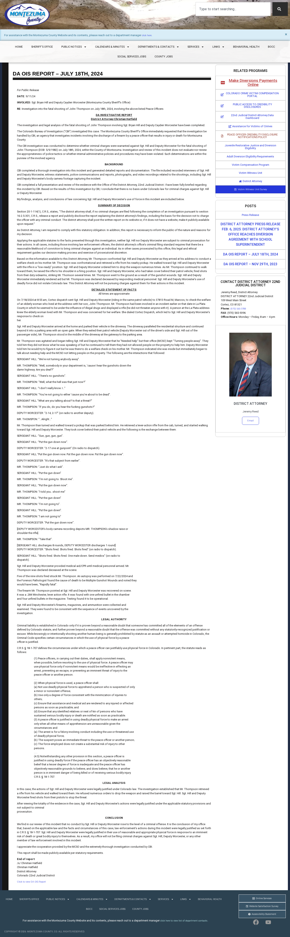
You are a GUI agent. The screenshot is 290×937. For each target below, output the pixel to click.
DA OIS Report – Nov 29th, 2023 (250, 264)
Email (250, 420)
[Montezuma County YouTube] (268, 922)
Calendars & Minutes (110, 46)
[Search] (280, 9)
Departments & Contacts (156, 46)
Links (216, 46)
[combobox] (233, 9)
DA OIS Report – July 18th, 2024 (250, 254)
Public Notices (71, 46)
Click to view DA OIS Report (31, 881)
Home (19, 46)
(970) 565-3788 (238, 308)
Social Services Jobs (131, 56)
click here (147, 35)
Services (193, 46)
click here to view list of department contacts (183, 920)
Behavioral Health (246, 46)
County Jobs (164, 56)
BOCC (271, 46)
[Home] (27, 14)
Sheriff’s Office (42, 46)
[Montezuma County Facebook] (256, 922)
